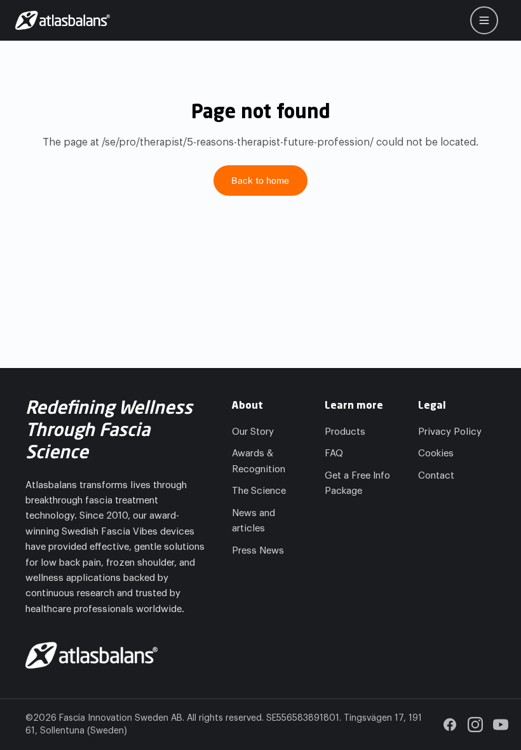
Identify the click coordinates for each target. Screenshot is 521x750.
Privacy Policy (450, 432)
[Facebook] (449, 724)
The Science (259, 491)
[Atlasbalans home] (62, 20)
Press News (258, 551)
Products (345, 432)
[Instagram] (475, 724)
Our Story (253, 432)
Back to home (260, 180)
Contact (436, 476)
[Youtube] (500, 724)
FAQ (334, 453)
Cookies (436, 453)
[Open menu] (484, 20)
